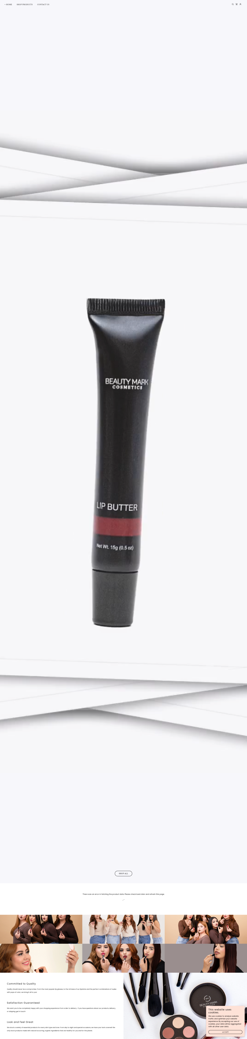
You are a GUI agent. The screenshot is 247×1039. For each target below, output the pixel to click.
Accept (225, 1032)
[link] (237, 4)
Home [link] (9, 4)
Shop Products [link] (25, 4)
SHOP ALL (123, 873)
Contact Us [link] (43, 4)
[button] (240, 4)
